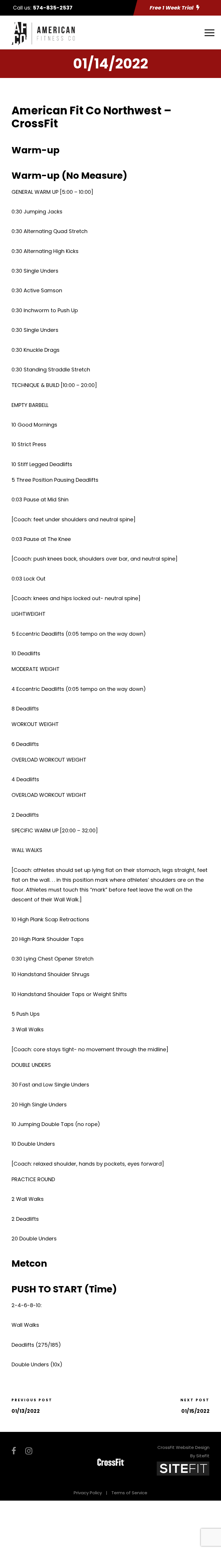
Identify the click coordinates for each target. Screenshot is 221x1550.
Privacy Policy (88, 1493)
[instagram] (28, 1451)
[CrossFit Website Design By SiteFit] (183, 1468)
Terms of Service (129, 1493)
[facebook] (14, 1451)
